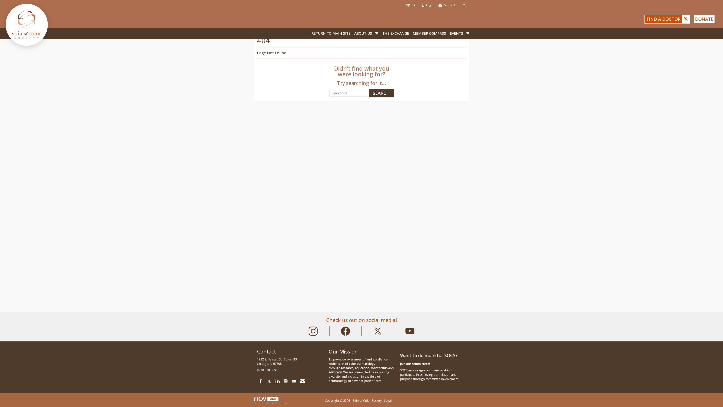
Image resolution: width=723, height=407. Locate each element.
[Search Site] (465, 5)
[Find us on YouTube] (294, 381)
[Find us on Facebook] (261, 381)
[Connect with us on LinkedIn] (277, 381)
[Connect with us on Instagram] (285, 381)
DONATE (704, 19)
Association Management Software (271, 403)
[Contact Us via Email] (302, 381)
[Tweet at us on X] (269, 381)
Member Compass (429, 33)
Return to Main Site (331, 33)
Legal (388, 401)
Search (381, 93)
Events (457, 33)
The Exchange (395, 33)
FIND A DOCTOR (664, 19)
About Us (363, 33)
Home (306, 33)
